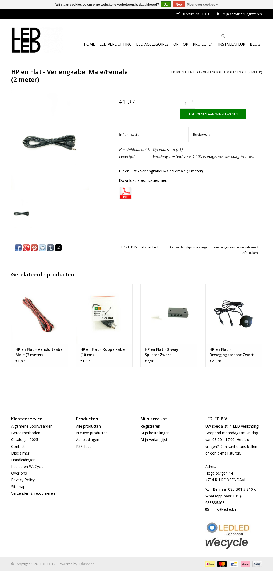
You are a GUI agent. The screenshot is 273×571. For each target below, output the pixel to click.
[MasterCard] (221, 564)
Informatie (129, 134)
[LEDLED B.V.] (37, 40)
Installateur (231, 44)
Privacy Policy (23, 479)
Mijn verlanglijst (153, 439)
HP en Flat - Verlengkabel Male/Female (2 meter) (222, 72)
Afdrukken (250, 253)
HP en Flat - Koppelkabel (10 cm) (103, 352)
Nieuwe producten (92, 432)
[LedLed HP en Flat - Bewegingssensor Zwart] (233, 314)
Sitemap (18, 486)
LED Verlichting (115, 44)
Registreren (150, 426)
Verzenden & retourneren (33, 493)
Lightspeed (86, 564)
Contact (18, 446)
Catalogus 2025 (24, 439)
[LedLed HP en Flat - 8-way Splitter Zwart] (168, 314)
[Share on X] (58, 247)
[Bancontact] (233, 564)
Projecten (203, 44)
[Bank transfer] (256, 564)
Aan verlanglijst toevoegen (190, 247)
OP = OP (180, 44)
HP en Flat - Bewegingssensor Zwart (232, 352)
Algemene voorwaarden (32, 426)
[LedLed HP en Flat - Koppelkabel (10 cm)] (104, 314)
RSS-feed (84, 446)
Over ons (19, 473)
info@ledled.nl (225, 509)
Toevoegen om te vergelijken (234, 247)
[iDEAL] (209, 564)
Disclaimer (20, 453)
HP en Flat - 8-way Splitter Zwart (161, 352)
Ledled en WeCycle (27, 466)
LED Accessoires (152, 44)
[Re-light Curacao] (233, 529)
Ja (166, 4)
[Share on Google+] (26, 247)
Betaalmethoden (25, 432)
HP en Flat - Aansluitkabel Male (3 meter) (39, 352)
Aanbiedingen (87, 439)
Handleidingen (23, 459)
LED (122, 247)
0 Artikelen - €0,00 (196, 14)
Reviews (202, 134)
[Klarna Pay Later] (245, 564)
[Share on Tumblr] (50, 247)
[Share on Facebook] (18, 247)
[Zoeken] (223, 36)
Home (89, 44)
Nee (179, 4)
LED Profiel (136, 247)
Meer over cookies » (202, 4)
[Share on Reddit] (42, 247)
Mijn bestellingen (155, 432)
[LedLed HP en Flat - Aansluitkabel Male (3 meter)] (39, 314)
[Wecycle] (233, 543)
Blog (255, 44)
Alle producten (88, 426)
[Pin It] (34, 247)
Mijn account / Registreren (242, 14)
